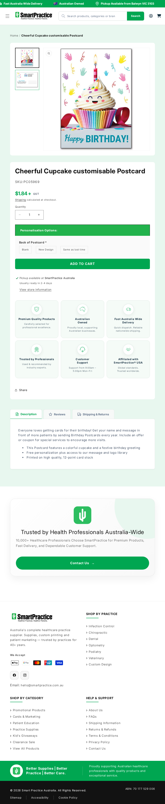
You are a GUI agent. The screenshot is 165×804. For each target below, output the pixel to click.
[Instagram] (25, 675)
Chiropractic (98, 632)
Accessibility (40, 797)
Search (135, 15)
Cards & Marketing (26, 716)
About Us (96, 710)
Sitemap (15, 797)
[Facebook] (14, 675)
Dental (93, 639)
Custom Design (100, 664)
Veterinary (96, 658)
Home (14, 35)
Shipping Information (105, 723)
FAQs (93, 716)
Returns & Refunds (102, 729)
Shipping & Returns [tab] (96, 414)
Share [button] (23, 390)
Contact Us (82, 563)
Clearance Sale (24, 742)
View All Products (26, 748)
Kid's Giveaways (25, 735)
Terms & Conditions (103, 735)
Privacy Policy (99, 742)
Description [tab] (29, 414)
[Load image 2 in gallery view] (27, 80)
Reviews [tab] (59, 414)
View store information (36, 289)
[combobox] (89, 16)
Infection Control (101, 626)
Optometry (96, 645)
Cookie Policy (68, 797)
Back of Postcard (33, 242)
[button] (7, 16)
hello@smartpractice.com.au (42, 685)
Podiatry (95, 651)
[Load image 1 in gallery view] (27, 58)
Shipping (20, 199)
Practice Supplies (26, 729)
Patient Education (26, 723)
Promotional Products (29, 710)
